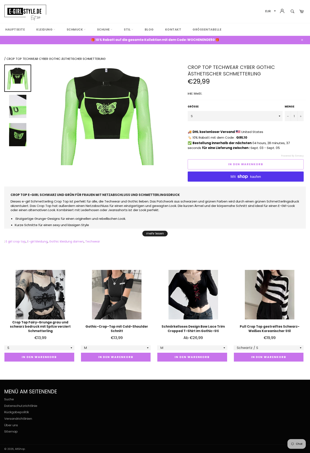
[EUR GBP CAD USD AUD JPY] (270, 11)
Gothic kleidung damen (66, 241)
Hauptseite (15, 29)
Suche (9, 399)
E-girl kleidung (37, 241)
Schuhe (104, 29)
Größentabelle (207, 29)
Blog (149, 29)
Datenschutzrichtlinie (20, 405)
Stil (127, 29)
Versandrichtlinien (18, 418)
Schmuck (75, 29)
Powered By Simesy (292, 155)
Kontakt (173, 29)
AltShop (20, 449)
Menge (289, 106)
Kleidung (44, 29)
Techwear (92, 241)
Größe (193, 106)
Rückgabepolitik (16, 412)
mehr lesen (155, 233)
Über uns (11, 425)
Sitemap (11, 431)
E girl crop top (16, 241)
